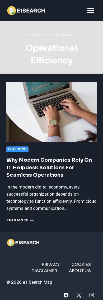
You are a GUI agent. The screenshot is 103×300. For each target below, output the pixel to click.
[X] (79, 295)
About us (80, 270)
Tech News (17, 149)
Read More (20, 220)
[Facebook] (66, 295)
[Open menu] (90, 10)
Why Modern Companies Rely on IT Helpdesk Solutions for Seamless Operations (49, 167)
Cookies (81, 264)
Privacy (51, 264)
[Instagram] (92, 295)
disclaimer (44, 270)
